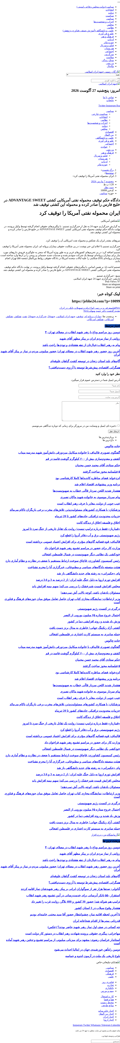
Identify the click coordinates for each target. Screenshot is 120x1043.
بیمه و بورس (107, 991)
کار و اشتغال (107, 996)
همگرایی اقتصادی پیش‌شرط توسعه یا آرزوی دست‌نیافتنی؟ (84, 367)
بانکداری (109, 988)
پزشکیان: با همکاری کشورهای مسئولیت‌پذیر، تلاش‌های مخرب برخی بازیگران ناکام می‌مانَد (65, 509)
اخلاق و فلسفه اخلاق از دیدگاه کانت (98, 522)
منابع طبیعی (107, 1005)
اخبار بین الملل (106, 1014)
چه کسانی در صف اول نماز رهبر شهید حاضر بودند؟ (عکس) (84, 927)
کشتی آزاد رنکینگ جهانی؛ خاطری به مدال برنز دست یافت (84, 627)
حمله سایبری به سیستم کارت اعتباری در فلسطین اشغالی (84, 634)
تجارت (110, 985)
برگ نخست (108, 170)
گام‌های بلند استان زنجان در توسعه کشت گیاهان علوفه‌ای (85, 361)
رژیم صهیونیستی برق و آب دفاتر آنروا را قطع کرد (90, 535)
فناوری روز (108, 982)
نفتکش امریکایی (95, 319)
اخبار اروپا (109, 1019)
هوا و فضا (109, 999)
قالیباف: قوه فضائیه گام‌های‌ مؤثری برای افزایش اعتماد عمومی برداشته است (73, 541)
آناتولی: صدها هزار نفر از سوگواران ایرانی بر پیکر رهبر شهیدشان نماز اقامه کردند (70, 889)
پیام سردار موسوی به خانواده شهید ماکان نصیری (90, 497)
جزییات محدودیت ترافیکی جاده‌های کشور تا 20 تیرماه (87, 516)
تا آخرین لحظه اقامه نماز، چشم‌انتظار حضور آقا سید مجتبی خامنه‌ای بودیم (75, 914)
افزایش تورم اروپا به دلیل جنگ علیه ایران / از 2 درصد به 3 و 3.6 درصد (78, 579)
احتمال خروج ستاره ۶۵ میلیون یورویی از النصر (91, 615)
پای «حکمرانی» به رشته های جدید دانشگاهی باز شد (88, 573)
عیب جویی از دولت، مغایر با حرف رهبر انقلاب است (88, 503)
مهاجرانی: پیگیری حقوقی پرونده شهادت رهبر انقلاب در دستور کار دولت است (72, 933)
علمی (111, 976)
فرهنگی (110, 973)
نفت (25, 316)
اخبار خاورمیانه (106, 1011)
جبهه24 (51, 316)
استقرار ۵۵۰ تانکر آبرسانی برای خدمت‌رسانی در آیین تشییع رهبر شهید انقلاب (73, 895)
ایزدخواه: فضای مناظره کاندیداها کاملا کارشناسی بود (87, 478)
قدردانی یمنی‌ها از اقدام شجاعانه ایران (96, 920)
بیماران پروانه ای (93, 316)
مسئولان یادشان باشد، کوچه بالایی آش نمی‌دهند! (90, 592)
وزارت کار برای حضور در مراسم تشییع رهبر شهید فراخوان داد (82, 548)
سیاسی (103, 193)
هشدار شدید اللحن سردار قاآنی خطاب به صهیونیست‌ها (86, 490)
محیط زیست (107, 1002)
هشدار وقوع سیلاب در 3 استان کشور (97, 908)
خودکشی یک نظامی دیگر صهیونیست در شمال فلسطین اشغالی (81, 554)
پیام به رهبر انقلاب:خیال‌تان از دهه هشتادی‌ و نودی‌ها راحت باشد (81, 345)
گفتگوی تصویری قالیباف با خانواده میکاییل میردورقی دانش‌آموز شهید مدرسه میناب (69, 452)
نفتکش (17, 316)
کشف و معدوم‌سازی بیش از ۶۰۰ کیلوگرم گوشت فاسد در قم (83, 458)
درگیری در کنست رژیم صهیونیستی (99, 608)
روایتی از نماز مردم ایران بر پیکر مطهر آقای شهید (90, 338)
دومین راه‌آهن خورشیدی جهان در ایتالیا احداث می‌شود (87, 949)
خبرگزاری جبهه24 (37, 316)
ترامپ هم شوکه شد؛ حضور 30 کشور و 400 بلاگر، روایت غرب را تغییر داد (75, 901)
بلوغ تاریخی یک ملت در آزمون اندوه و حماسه (92, 956)
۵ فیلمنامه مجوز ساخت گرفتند (101, 471)
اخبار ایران (108, 1016)
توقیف (80, 316)
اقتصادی (109, 970)
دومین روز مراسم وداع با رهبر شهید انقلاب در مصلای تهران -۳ (82, 332)
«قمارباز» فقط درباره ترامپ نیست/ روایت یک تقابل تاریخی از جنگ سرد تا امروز (71, 528)
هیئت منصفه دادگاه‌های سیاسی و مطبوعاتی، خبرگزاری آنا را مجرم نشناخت (74, 567)
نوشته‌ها (110, 173)
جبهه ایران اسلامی (65, 316)
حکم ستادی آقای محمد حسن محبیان (97, 465)
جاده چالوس (112, 446)
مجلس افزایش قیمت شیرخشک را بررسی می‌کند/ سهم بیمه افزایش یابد (76, 586)
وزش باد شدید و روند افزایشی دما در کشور (94, 621)
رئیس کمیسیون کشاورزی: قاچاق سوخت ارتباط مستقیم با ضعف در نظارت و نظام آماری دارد (62, 560)
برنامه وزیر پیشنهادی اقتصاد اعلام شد (97, 484)
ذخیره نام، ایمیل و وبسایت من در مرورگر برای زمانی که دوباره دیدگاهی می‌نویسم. (74, 425)
